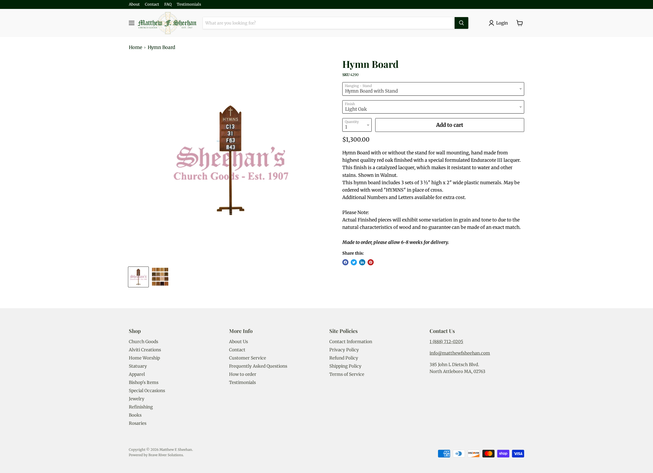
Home (135, 47)
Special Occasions (147, 390)
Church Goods (143, 341)
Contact (152, 4)
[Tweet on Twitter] (354, 262)
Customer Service (247, 358)
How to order (242, 374)
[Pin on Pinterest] (371, 262)
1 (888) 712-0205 (446, 341)
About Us (238, 341)
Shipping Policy (345, 366)
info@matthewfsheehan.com (460, 353)
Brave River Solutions (165, 455)
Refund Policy (343, 358)
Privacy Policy (344, 350)
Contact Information (350, 341)
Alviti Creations (145, 350)
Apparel (137, 374)
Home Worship (144, 358)
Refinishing (141, 407)
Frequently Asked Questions (258, 366)
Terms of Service (346, 374)
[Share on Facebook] (345, 262)
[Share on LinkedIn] (362, 262)
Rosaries (137, 423)
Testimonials (189, 4)
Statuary (138, 366)
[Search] (461, 23)
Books (135, 415)
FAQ (168, 4)
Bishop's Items (143, 382)
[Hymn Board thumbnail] (138, 277)
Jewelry (136, 399)
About (134, 4)
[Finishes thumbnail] (160, 277)
